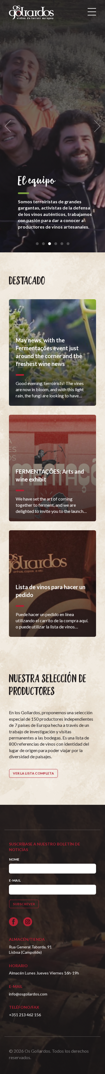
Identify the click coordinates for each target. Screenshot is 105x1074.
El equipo (36, 181)
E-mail (15, 880)
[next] (95, 126)
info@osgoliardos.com (28, 994)
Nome (14, 859)
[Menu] (92, 11)
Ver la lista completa (33, 773)
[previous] (9, 126)
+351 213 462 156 (25, 1014)
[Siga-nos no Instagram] (27, 921)
